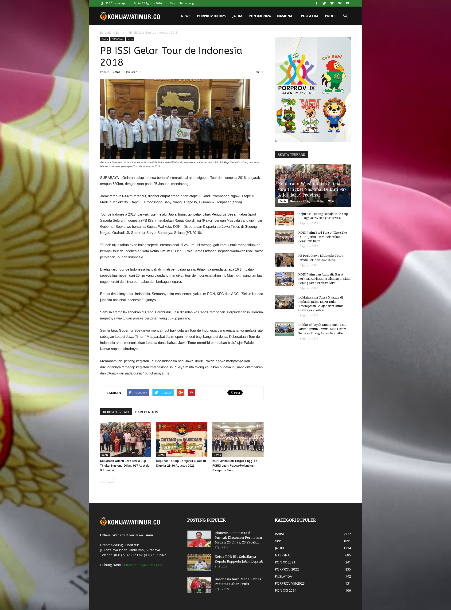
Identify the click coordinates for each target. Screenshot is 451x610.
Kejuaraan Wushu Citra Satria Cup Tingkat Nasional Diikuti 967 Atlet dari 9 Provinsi (125, 465)
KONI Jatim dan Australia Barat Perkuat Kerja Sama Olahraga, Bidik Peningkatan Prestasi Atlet (324, 279)
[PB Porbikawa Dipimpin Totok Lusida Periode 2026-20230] (284, 260)
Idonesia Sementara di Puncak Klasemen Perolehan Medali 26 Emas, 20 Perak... (238, 537)
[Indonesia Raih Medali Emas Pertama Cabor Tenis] (199, 585)
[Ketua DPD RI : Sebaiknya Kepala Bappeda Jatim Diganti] (199, 562)
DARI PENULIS (146, 412)
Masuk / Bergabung (182, 3)
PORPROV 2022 (287, 569)
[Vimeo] (331, 3)
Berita (120, 33)
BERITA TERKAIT (116, 412)
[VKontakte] (339, 3)
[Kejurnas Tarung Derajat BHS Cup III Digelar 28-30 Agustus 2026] (181, 439)
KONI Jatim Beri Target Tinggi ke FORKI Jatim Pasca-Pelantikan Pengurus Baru (234, 465)
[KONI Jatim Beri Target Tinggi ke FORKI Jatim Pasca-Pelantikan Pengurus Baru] (238, 439)
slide (130, 39)
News (186, 16)
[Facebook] (316, 3)
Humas (115, 72)
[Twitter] (324, 3)
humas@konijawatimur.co (142, 565)
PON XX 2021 (285, 562)
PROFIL (330, 16)
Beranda (106, 33)
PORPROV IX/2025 (211, 16)
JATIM (237, 16)
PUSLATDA (310, 16)
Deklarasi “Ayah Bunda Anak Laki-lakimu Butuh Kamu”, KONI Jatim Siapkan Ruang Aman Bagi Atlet (322, 329)
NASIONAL (285, 16)
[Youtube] (347, 3)
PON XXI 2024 (260, 16)
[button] (345, 16)
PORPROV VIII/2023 (290, 583)
